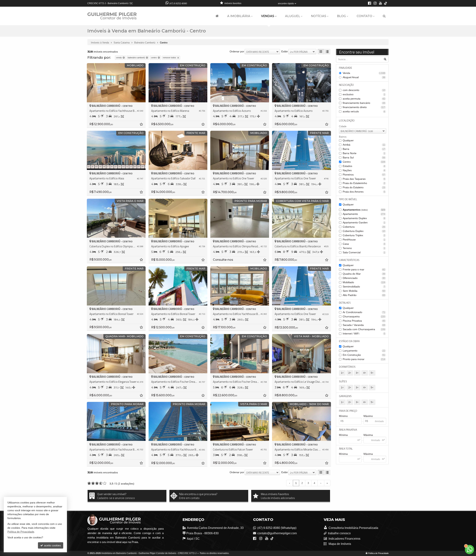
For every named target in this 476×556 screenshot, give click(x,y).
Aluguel (292, 16)
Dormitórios (347, 367)
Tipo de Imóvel (348, 199)
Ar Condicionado (364, 312)
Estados (364, 166)
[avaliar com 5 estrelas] (105, 483)
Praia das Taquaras (364, 178)
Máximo (368, 415)
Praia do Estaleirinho (364, 183)
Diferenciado (364, 278)
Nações (364, 170)
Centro (364, 161)
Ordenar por (237, 51)
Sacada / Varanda (364, 324)
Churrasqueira (364, 316)
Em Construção (364, 354)
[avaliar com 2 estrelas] (93, 483)
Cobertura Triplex (364, 235)
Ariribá (364, 144)
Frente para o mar (364, 269)
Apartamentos (364, 209)
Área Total (346, 449)
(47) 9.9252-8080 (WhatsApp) (276, 527)
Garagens (345, 396)
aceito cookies (52, 545)
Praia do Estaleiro (364, 187)
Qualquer (348, 140)
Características (349, 260)
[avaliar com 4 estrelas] (101, 483)
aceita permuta (364, 98)
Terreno (364, 248)
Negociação (346, 85)
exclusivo (364, 94)
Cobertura (364, 226)
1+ (342, 373)
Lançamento (364, 350)
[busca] (384, 16)
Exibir (284, 51)
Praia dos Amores (364, 191)
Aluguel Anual (364, 77)
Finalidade (345, 68)
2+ (349, 373)
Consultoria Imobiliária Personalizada (353, 527)
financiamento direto (364, 107)
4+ (364, 373)
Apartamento (364, 213)
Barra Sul (364, 157)
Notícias (318, 16)
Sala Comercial (364, 252)
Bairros (343, 136)
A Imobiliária (238, 16)
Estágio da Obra (349, 341)
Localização (347, 120)
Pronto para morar (364, 359)
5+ (372, 373)
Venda (364, 72)
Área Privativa (348, 430)
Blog (341, 16)
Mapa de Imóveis (339, 543)
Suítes (343, 381)
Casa (364, 243)
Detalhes (345, 303)
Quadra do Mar (364, 273)
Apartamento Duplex (364, 218)
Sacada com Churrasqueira (364, 329)
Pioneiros (364, 174)
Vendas (267, 16)
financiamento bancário (364, 102)
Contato (364, 16)
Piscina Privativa (364, 320)
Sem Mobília (364, 290)
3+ (357, 373)
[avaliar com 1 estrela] (89, 483)
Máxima (368, 434)
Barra (364, 148)
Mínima (343, 434)
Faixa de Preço (348, 411)
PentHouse (364, 239)
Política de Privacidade (378, 553)
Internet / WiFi (364, 333)
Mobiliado (364, 282)
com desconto (364, 90)
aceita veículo (364, 111)
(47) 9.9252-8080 (178, 3)
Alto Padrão (364, 295)
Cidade (342, 126)
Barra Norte (364, 153)
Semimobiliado (364, 286)
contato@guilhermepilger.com (277, 533)
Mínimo (343, 415)
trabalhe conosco (339, 533)
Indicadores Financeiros (344, 538)
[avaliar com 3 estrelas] (97, 483)
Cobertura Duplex (364, 231)
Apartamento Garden (364, 222)
